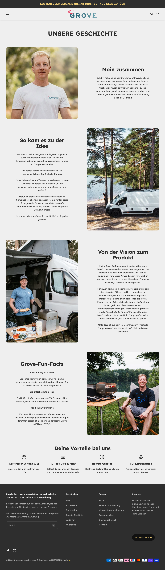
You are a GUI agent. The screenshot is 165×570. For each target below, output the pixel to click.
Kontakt (103, 524)
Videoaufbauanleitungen (111, 510)
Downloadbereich (108, 520)
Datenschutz (72, 510)
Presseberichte (106, 515)
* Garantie (71, 524)
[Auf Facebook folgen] (8, 550)
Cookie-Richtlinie (74, 515)
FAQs (101, 500)
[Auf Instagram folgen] (14, 550)
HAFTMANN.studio (59, 560)
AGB (68, 500)
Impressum (71, 505)
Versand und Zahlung (109, 505)
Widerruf (70, 520)
